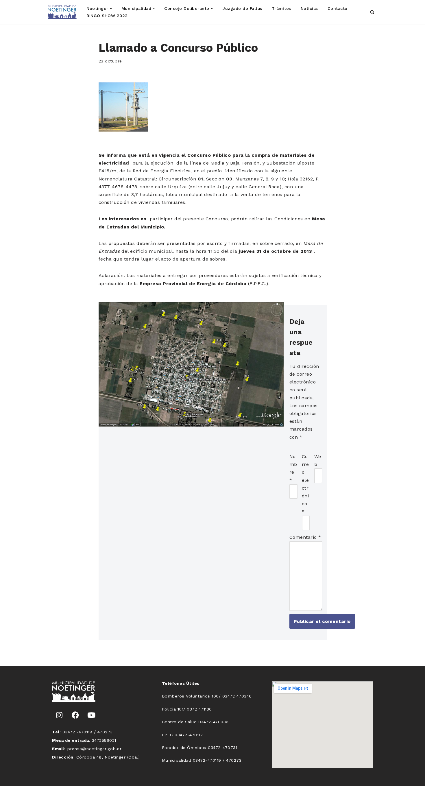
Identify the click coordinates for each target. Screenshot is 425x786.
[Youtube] (91, 715)
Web (317, 460)
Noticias (309, 8)
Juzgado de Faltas (242, 8)
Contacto (338, 8)
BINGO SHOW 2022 (107, 15)
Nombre (293, 468)
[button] (111, 9)
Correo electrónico (305, 484)
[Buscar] (372, 12)
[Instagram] (59, 715)
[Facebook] (75, 715)
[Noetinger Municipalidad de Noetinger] (62, 12)
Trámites (281, 8)
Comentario (305, 537)
